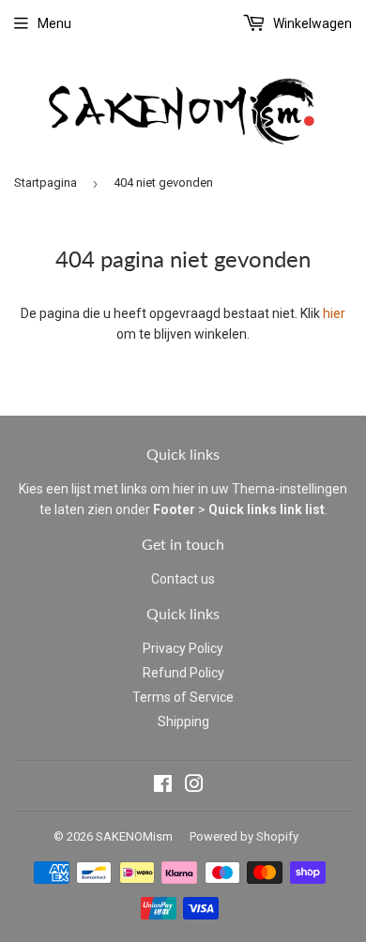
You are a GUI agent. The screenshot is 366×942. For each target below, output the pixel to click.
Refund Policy (183, 672)
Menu (54, 23)
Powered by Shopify (244, 836)
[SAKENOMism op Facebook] (163, 786)
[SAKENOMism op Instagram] (194, 786)
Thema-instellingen (289, 488)
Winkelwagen (311, 23)
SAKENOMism (134, 836)
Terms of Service (183, 697)
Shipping (183, 721)
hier (334, 313)
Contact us (183, 578)
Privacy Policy (183, 648)
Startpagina (45, 182)
